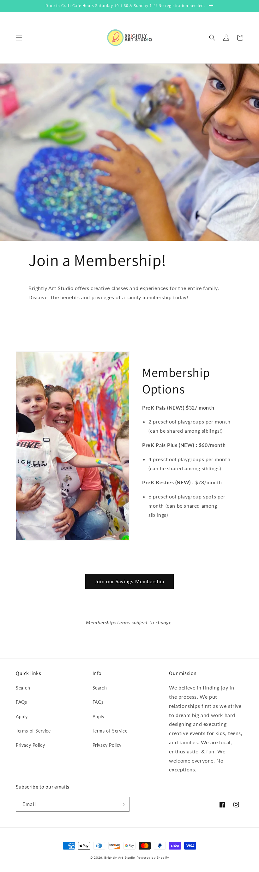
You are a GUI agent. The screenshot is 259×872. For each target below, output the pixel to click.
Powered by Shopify (152, 857)
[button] (19, 38)
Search (23, 687)
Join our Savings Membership (129, 581)
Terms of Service (33, 730)
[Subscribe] (122, 804)
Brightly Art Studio (119, 857)
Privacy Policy (30, 745)
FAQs (21, 702)
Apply (22, 716)
